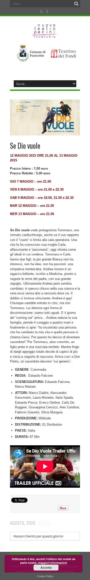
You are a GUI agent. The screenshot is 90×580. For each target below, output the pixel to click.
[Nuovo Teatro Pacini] (45, 36)
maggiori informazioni (52, 563)
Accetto (46, 567)
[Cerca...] (76, 3)
